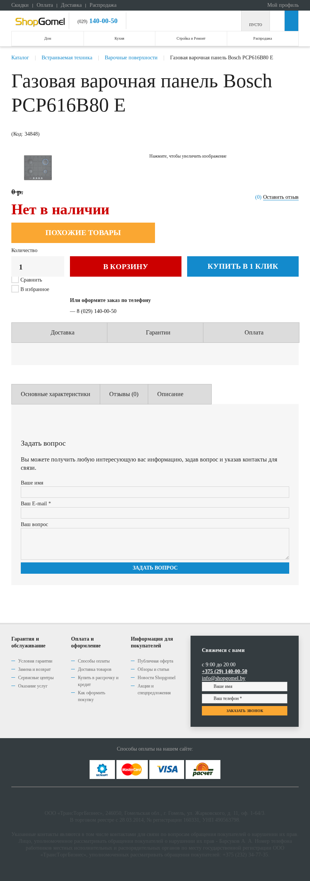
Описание (170, 394)
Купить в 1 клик (243, 266)
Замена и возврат (34, 669)
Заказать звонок (244, 711)
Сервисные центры (36, 677)
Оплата (45, 5)
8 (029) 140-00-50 (96, 311)
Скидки (20, 5)
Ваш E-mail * (36, 503)
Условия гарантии (35, 661)
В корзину (125, 266)
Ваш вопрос (34, 524)
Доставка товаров (95, 669)
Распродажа (103, 5)
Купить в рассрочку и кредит (98, 681)
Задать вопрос (155, 568)
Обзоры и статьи (153, 669)
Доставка (71, 5)
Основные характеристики (55, 394)
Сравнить (31, 280)
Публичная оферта (155, 661)
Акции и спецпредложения (154, 689)
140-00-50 (102, 21)
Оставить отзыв (281, 197)
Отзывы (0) (123, 394)
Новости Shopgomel (156, 677)
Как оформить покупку (91, 696)
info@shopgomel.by (223, 678)
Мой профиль (282, 5)
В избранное (34, 289)
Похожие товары (83, 232)
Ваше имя (32, 483)
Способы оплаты (94, 661)
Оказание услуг (33, 686)
